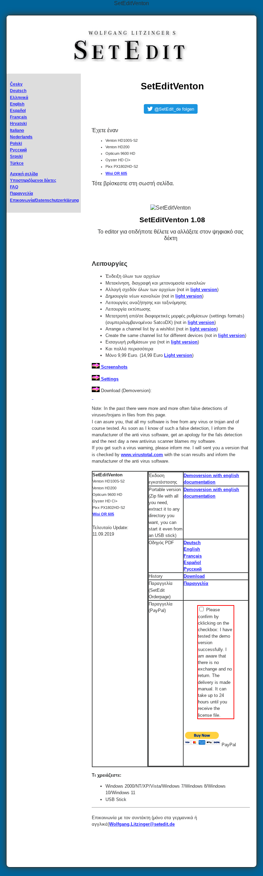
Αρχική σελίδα (24, 174)
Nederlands (21, 137)
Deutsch (18, 90)
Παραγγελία (21, 193)
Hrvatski (18, 123)
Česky (16, 84)
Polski (16, 143)
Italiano (17, 130)
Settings (109, 378)
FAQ (14, 187)
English (17, 104)
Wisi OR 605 (116, 173)
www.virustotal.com (142, 454)
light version (203, 289)
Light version (178, 355)
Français (18, 117)
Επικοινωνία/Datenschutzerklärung (44, 200)
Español (18, 110)
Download (194, 576)
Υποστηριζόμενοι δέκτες (33, 180)
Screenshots (113, 367)
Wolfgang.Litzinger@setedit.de (142, 824)
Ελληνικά (19, 97)
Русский (18, 150)
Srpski (16, 156)
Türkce (17, 163)
